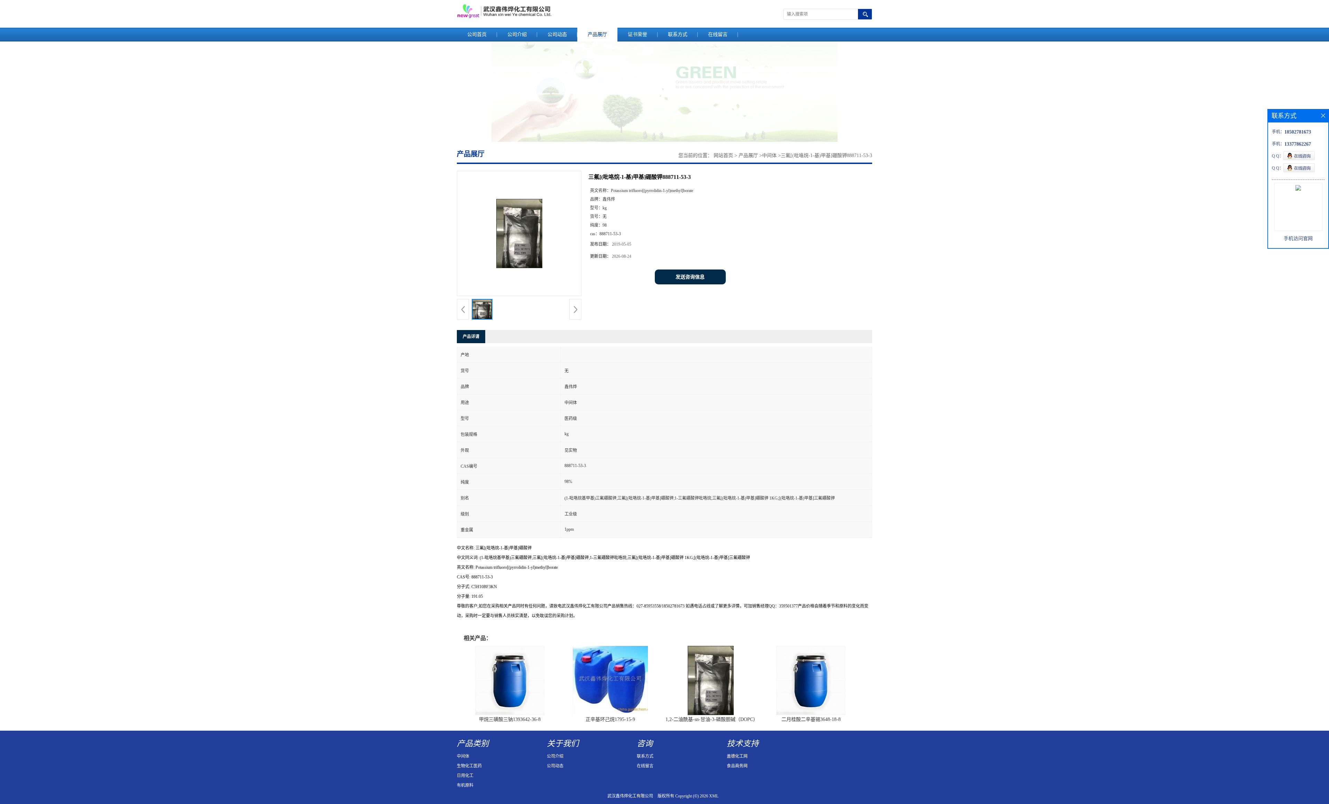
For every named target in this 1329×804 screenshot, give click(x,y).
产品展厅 (597, 34)
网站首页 (723, 155)
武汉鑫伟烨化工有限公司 (630, 796)
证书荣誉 (637, 34)
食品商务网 (737, 766)
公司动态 (557, 34)
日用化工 (465, 775)
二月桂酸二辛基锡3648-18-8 (811, 719)
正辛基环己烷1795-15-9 (610, 719)
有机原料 (465, 785)
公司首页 (477, 34)
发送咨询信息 (690, 277)
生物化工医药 (469, 766)
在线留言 (717, 34)
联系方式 (677, 34)
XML (713, 796)
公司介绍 (517, 34)
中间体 (769, 155)
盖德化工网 (737, 756)
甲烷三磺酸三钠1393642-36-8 (510, 719)
